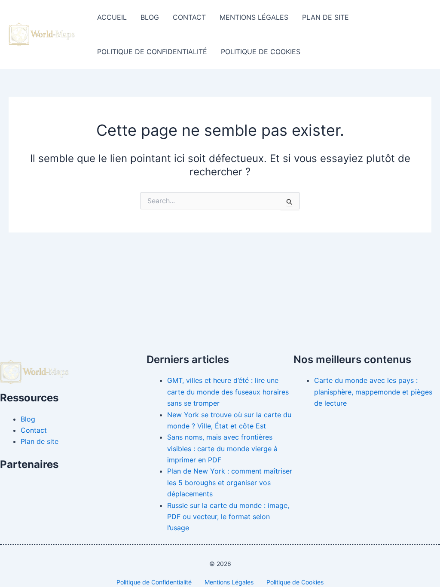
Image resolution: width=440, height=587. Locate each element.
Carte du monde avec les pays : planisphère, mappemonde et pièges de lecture (373, 391)
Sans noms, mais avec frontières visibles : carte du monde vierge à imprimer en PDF (222, 448)
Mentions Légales (254, 17)
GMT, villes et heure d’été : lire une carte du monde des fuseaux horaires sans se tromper (228, 391)
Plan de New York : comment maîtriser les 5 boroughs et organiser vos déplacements (229, 482)
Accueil (112, 17)
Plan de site (325, 17)
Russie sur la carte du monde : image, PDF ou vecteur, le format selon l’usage (228, 516)
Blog (150, 17)
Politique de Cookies (260, 51)
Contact (189, 17)
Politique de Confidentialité (152, 51)
